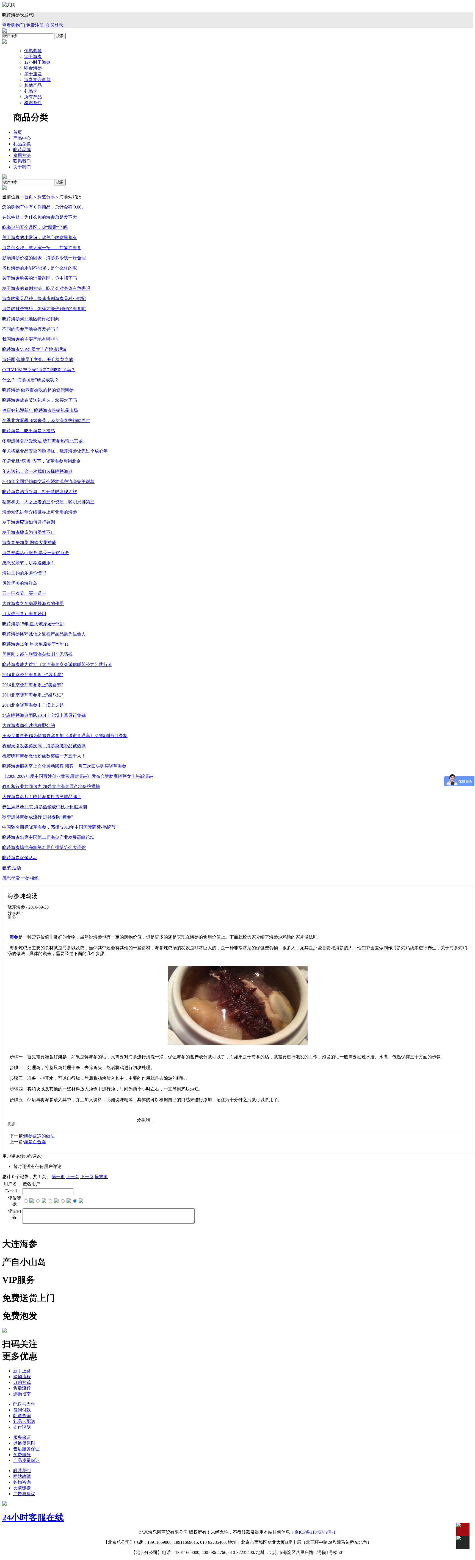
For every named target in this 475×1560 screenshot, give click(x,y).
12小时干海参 (37, 62)
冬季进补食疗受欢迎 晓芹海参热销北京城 (42, 440)
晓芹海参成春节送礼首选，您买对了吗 (39, 400)
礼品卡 (30, 91)
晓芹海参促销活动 (19, 857)
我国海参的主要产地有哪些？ (30, 339)
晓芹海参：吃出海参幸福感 (28, 430)
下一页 (86, 1176)
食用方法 (22, 155)
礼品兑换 (22, 143)
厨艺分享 (46, 197)
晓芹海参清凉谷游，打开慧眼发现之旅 (39, 491)
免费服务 (22, 1454)
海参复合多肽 (37, 79)
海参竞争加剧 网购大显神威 (29, 542)
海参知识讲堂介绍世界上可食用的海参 (39, 512)
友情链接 (22, 1488)
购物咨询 (22, 1482)
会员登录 (54, 25)
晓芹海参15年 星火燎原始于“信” (33, 623)
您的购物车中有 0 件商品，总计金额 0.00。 (44, 207)
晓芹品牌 (22, 149)
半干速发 (33, 73)
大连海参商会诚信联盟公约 (28, 725)
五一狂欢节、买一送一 (24, 593)
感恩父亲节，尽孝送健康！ (28, 562)
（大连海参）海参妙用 (24, 613)
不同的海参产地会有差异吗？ (30, 329)
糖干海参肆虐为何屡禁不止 (28, 532)
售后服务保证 (26, 1449)
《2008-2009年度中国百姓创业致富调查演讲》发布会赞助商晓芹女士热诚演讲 (77, 776)
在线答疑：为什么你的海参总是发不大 (39, 217)
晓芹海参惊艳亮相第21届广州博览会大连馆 (44, 847)
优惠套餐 (33, 50)
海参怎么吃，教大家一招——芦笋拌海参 (41, 247)
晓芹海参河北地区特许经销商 (30, 319)
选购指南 (22, 1394)
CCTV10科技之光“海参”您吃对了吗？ (38, 369)
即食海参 (33, 68)
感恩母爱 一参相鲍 (20, 878)
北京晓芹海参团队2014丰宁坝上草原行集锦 (44, 715)
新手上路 (22, 1371)
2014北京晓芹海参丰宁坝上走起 (33, 705)
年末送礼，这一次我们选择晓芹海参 (37, 471)
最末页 (101, 1176)
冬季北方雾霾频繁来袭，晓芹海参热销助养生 (46, 420)
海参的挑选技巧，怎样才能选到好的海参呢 (44, 308)
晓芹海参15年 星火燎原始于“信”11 (35, 644)
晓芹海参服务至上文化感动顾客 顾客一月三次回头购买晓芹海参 (64, 766)
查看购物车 (13, 25)
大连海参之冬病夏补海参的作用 (33, 603)
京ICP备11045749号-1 (315, 1532)
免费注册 (35, 25)
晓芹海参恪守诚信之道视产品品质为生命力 (44, 634)
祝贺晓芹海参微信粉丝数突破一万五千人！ (44, 756)
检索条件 (33, 102)
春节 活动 (11, 867)
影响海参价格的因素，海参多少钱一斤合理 (44, 258)
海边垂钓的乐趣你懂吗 (24, 573)
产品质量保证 (26, 1460)
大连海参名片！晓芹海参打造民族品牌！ (41, 796)
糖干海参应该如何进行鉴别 (28, 522)
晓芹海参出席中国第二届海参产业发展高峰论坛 (48, 837)
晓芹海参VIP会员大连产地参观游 (34, 349)
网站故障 (22, 1476)
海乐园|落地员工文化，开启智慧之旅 (37, 359)
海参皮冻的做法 (39, 1136)
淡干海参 (33, 56)
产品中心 (22, 138)
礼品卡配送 (24, 1421)
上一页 (72, 1176)
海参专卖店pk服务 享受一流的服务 (35, 552)
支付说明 (22, 1427)
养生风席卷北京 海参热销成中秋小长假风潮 (44, 806)
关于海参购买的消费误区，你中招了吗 (39, 278)
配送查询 (22, 1415)
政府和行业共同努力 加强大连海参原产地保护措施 (51, 786)
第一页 (58, 1176)
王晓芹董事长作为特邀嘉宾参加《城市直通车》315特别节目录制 (65, 735)
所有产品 (33, 97)
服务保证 (22, 1437)
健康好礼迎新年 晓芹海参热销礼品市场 (40, 410)
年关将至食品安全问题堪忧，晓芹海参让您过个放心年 (55, 451)
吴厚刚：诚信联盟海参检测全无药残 (37, 654)
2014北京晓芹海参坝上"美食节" (32, 684)
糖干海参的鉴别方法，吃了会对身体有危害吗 (46, 288)
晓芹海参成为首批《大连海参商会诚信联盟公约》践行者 (57, 664)
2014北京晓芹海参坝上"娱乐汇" (32, 695)
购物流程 (22, 1376)
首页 (17, 132)
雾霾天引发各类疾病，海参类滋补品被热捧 (44, 745)
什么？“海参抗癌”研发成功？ (30, 379)
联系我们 (22, 161)
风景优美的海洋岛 (19, 583)
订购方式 (22, 1382)
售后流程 (22, 1388)
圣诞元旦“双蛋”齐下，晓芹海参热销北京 (41, 461)
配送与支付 (24, 1404)
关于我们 (22, 167)
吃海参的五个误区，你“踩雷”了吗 (35, 227)
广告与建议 (24, 1493)
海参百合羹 (35, 1141)
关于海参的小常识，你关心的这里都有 (39, 237)
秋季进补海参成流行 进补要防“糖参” (37, 817)
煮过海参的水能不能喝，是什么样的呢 (39, 268)
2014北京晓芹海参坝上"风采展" (32, 674)
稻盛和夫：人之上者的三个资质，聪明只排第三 (48, 501)
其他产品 (33, 85)
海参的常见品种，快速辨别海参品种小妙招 (44, 298)
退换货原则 (24, 1443)
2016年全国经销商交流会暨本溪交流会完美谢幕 (48, 481)
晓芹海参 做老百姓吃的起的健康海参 (38, 390)
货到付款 (22, 1410)
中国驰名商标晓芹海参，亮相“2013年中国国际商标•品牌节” (60, 827)
